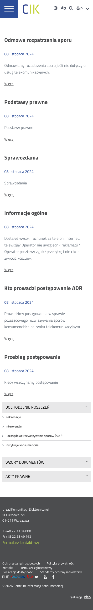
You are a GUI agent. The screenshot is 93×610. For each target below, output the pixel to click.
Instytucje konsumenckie (22, 445)
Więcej (9, 84)
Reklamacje (13, 417)
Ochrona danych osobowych (21, 563)
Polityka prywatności (60, 563)
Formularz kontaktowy (20, 542)
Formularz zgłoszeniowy (36, 568)
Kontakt (7, 568)
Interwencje (13, 426)
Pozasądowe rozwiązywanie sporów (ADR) (33, 435)
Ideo (87, 597)
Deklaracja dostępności (17, 572)
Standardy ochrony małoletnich (61, 572)
